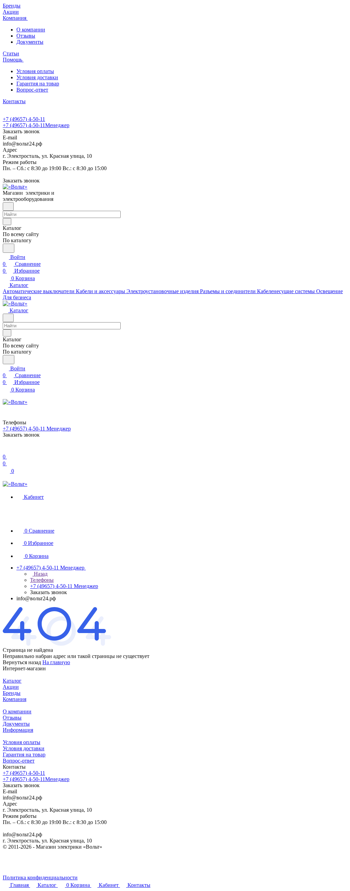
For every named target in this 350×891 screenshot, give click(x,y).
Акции (11, 687)
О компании (30, 29)
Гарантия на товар (37, 83)
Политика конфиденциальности (40, 877)
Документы (29, 42)
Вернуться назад (22, 662)
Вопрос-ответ (32, 90)
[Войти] (6, 450)
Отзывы (25, 36)
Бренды (12, 693)
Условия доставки (37, 77)
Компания (14, 699)
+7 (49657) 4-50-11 (24, 119)
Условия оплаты (35, 71)
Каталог (12, 681)
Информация (18, 730)
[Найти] (8, 248)
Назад (40, 574)
